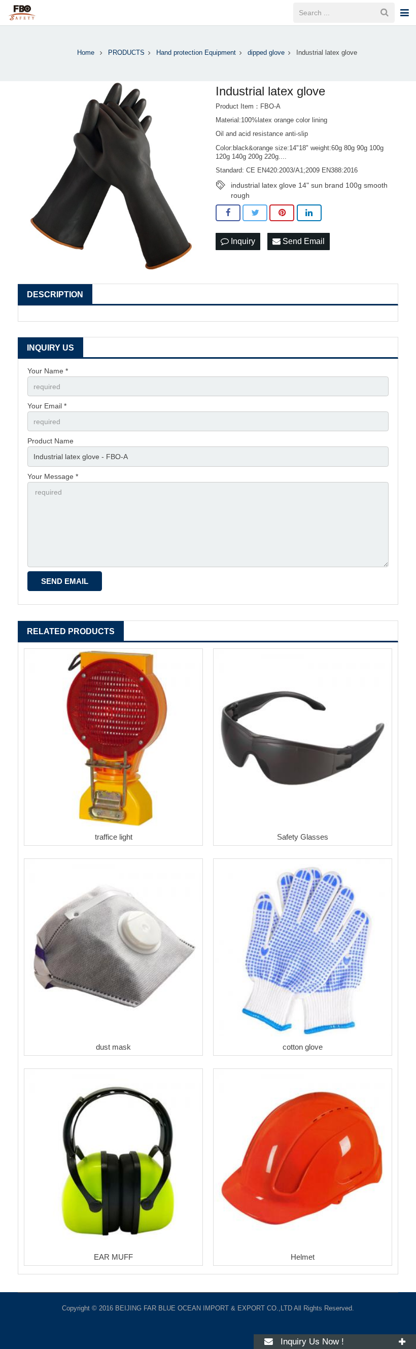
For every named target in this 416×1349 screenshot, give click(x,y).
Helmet (303, 1257)
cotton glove (303, 1047)
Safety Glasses (302, 837)
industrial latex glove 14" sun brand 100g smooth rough (309, 185)
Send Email (303, 241)
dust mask (113, 1047)
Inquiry (242, 241)
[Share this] (228, 213)
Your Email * (46, 406)
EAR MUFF (113, 1257)
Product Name (50, 441)
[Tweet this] (254, 213)
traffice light (113, 837)
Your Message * (52, 476)
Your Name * (47, 371)
